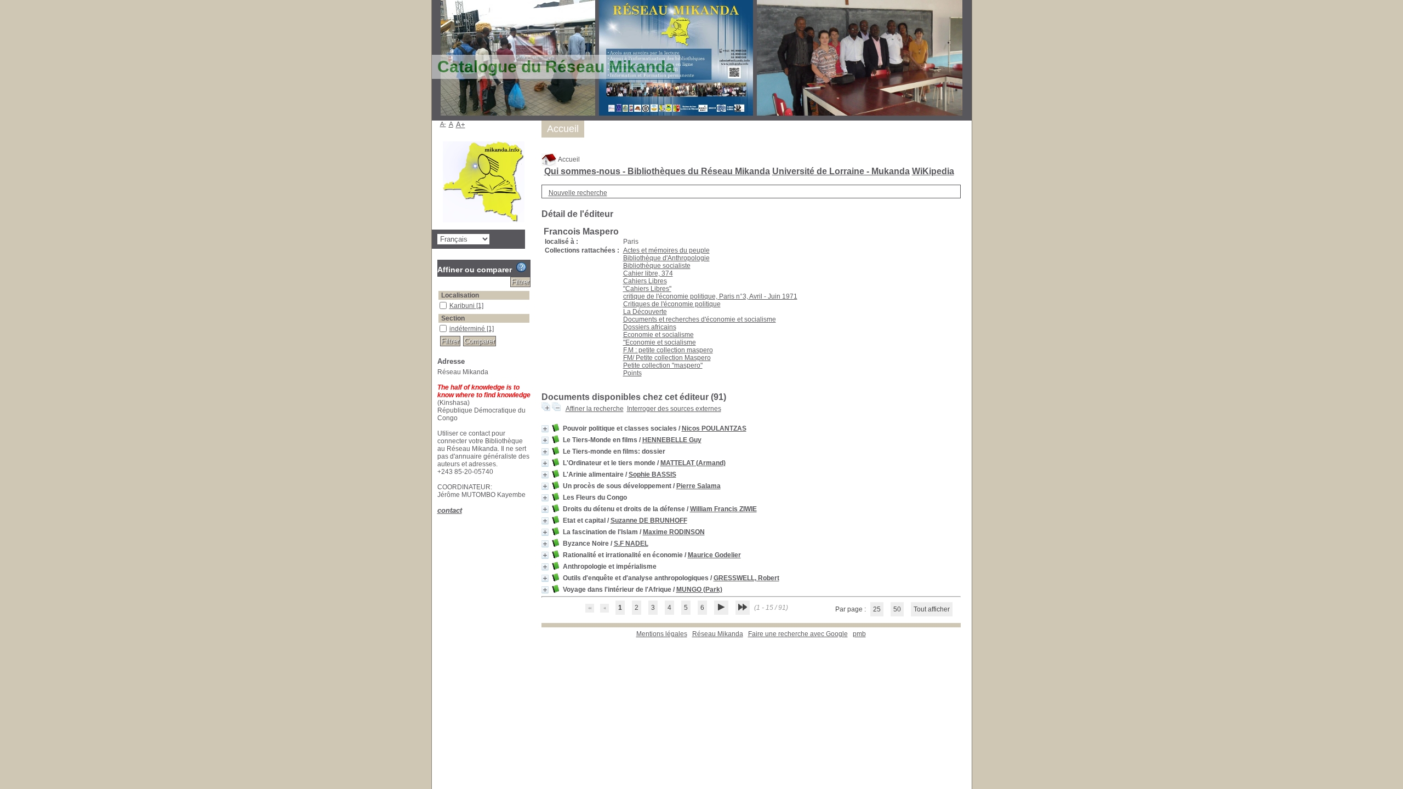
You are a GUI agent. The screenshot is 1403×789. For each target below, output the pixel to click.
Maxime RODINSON (674, 532)
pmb (859, 634)
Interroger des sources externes (674, 409)
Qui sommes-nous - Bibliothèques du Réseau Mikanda (657, 171)
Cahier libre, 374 (648, 273)
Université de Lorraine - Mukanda (841, 171)
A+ (460, 125)
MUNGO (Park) (699, 589)
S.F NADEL (631, 543)
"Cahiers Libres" (647, 289)
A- (443, 124)
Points (632, 373)
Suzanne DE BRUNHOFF (649, 520)
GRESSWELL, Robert (746, 578)
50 (897, 609)
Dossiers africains (649, 327)
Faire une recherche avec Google (798, 634)
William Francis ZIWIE (723, 509)
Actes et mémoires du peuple (666, 250)
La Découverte (645, 312)
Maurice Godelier (714, 555)
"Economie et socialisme (659, 342)
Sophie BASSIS (652, 474)
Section (453, 318)
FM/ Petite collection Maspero (667, 358)
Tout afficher (932, 609)
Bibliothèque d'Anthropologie (666, 258)
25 (877, 609)
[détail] (545, 428)
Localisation (460, 295)
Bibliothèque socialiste (657, 266)
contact (449, 510)
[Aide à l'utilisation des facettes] (521, 267)
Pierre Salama (698, 486)
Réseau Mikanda (717, 634)
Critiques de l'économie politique (672, 304)
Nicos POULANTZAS (714, 428)
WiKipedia (933, 171)
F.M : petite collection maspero (668, 350)
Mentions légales (661, 634)
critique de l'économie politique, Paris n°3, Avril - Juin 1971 (710, 296)
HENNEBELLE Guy (672, 440)
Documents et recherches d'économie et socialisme (699, 319)
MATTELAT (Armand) (693, 463)
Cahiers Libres (645, 281)
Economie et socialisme (658, 335)
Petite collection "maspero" (663, 365)
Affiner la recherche (595, 409)
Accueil (568, 159)
